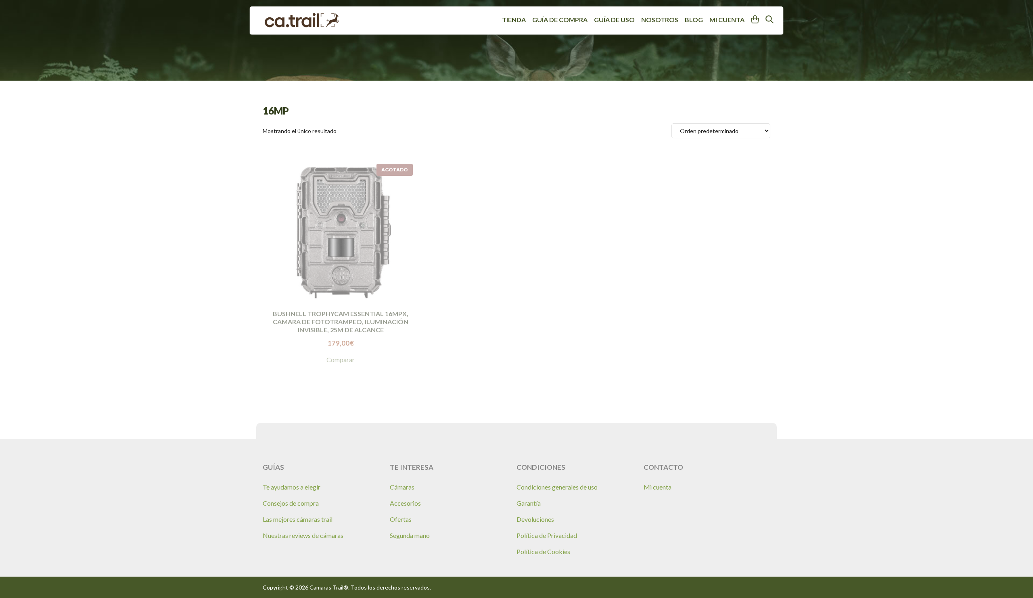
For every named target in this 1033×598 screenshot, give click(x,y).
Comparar (340, 359)
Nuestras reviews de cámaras (303, 535)
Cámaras (402, 487)
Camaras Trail (301, 20)
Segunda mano (410, 535)
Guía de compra (560, 19)
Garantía (528, 503)
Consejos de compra (291, 503)
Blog (694, 19)
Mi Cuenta (726, 19)
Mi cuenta (657, 487)
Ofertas (401, 519)
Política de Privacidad (546, 535)
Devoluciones (535, 519)
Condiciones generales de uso (557, 487)
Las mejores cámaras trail (297, 519)
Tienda (514, 19)
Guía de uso (614, 19)
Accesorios (405, 503)
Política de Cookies (543, 551)
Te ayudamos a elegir (291, 487)
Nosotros (659, 19)
